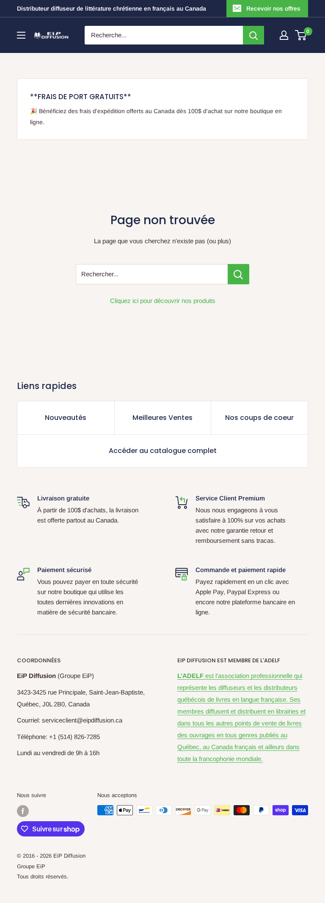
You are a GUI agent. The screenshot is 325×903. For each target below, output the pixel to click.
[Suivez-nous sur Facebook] (23, 811)
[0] (301, 35)
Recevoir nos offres (273, 8)
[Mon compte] (284, 35)
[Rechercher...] (238, 274)
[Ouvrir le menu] (21, 35)
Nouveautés (65, 417)
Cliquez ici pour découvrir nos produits (162, 300)
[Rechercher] (253, 35)
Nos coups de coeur (259, 417)
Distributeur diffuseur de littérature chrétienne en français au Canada (111, 8)
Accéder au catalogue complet (163, 451)
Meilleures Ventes (162, 417)
